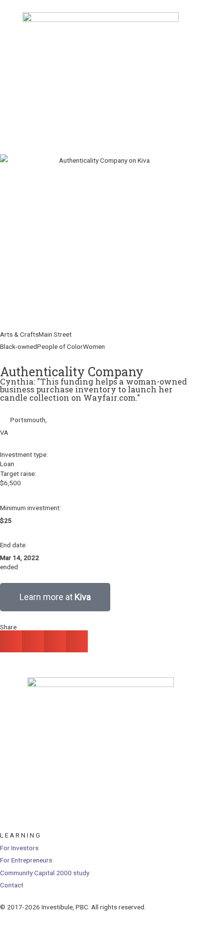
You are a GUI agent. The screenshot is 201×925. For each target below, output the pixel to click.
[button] (11, 641)
